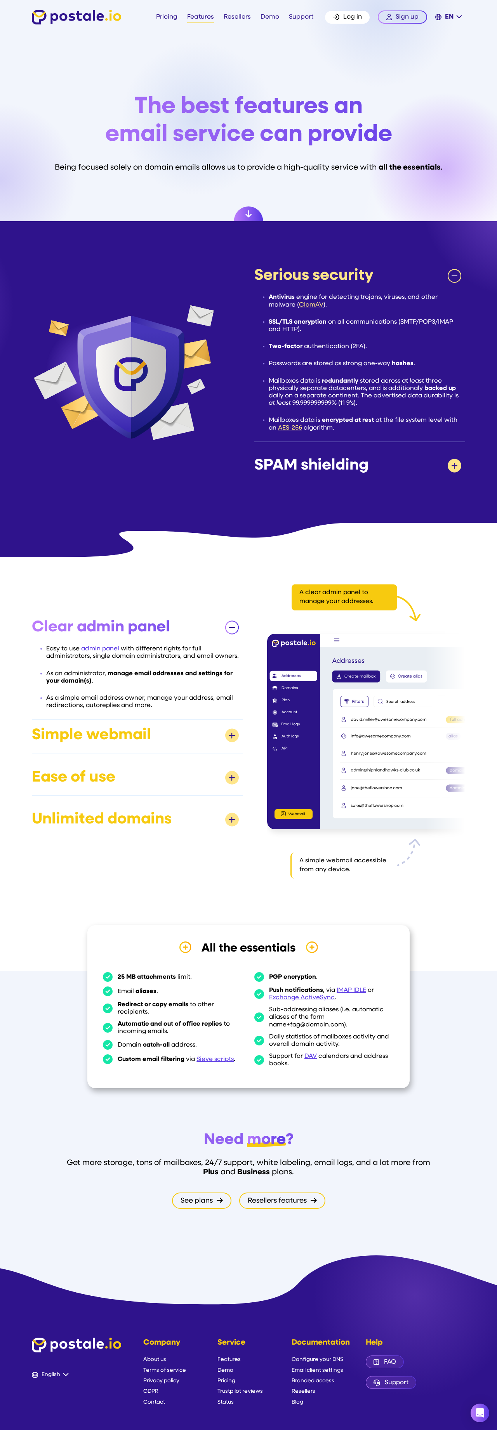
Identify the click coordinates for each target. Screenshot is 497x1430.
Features (200, 17)
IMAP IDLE (351, 990)
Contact (154, 1402)
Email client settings (317, 1370)
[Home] (76, 17)
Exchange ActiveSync (302, 998)
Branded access (313, 1381)
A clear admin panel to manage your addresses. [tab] (336, 597)
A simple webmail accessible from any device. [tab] (342, 865)
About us (154, 1359)
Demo (270, 17)
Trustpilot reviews (240, 1391)
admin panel (100, 649)
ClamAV (311, 305)
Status (225, 1402)
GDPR (150, 1391)
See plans (197, 1200)
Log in (352, 17)
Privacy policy (161, 1381)
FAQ (390, 1362)
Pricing (166, 17)
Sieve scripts (215, 1059)
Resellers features (278, 1200)
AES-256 (290, 428)
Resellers (237, 17)
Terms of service (164, 1370)
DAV (310, 1056)
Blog (297, 1402)
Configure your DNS (317, 1359)
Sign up (407, 17)
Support (301, 17)
